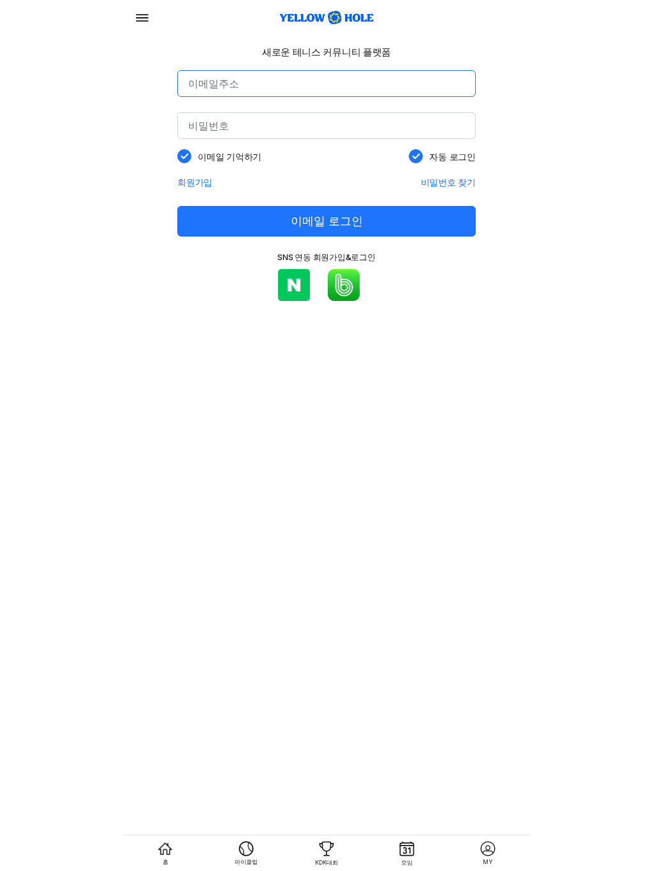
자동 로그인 (452, 156)
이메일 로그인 (327, 221)
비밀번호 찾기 (448, 182)
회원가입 (194, 182)
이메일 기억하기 (229, 156)
